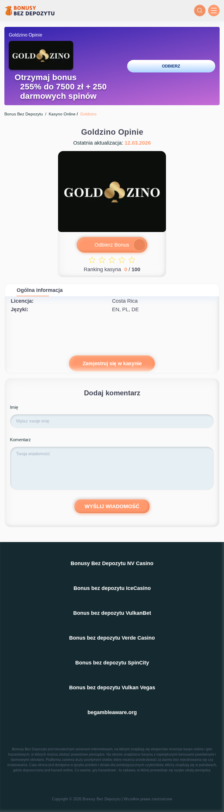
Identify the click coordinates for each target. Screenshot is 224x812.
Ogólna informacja (40, 290)
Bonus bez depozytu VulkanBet (112, 613)
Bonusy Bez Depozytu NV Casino (112, 563)
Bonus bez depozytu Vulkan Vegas (112, 687)
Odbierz (171, 66)
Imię (14, 407)
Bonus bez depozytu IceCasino (112, 588)
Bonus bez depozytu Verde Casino (112, 638)
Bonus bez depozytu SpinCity (112, 663)
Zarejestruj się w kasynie (112, 363)
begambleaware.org (112, 712)
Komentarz (20, 439)
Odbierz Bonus (111, 245)
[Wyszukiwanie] (200, 10)
